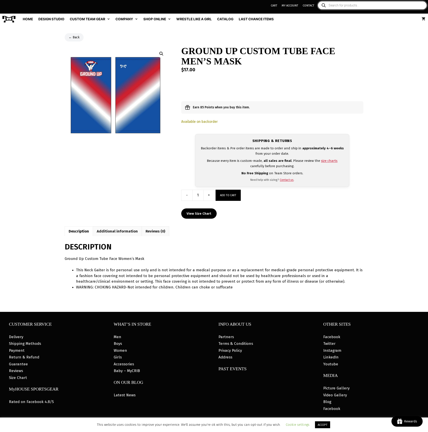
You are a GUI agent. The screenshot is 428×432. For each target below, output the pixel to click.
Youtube (330, 364)
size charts (329, 161)
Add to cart (228, 195)
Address (225, 357)
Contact (308, 5)
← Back (74, 37)
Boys (118, 343)
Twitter (329, 343)
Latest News (125, 395)
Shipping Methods (25, 343)
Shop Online (154, 19)
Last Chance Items (256, 19)
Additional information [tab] (117, 231)
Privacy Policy (230, 350)
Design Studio (51, 19)
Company (124, 19)
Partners (226, 337)
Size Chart (18, 377)
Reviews (16, 370)
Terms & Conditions (235, 343)
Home (28, 19)
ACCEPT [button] (322, 424)
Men (117, 337)
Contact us (287, 179)
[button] (161, 54)
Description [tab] (79, 231)
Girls (118, 357)
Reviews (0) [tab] (155, 231)
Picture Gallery (336, 388)
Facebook (331, 337)
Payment (17, 350)
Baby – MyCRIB (127, 370)
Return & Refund (24, 357)
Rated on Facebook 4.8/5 (31, 401)
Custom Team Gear (87, 19)
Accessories (124, 364)
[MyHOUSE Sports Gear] (10, 19)
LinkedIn (331, 357)
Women (120, 350)
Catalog (225, 19)
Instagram (332, 350)
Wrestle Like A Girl (194, 19)
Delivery (16, 337)
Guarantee (18, 364)
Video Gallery (335, 395)
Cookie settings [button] (297, 425)
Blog (327, 401)
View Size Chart (199, 214)
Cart (274, 5)
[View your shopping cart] (423, 19)
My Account (290, 5)
